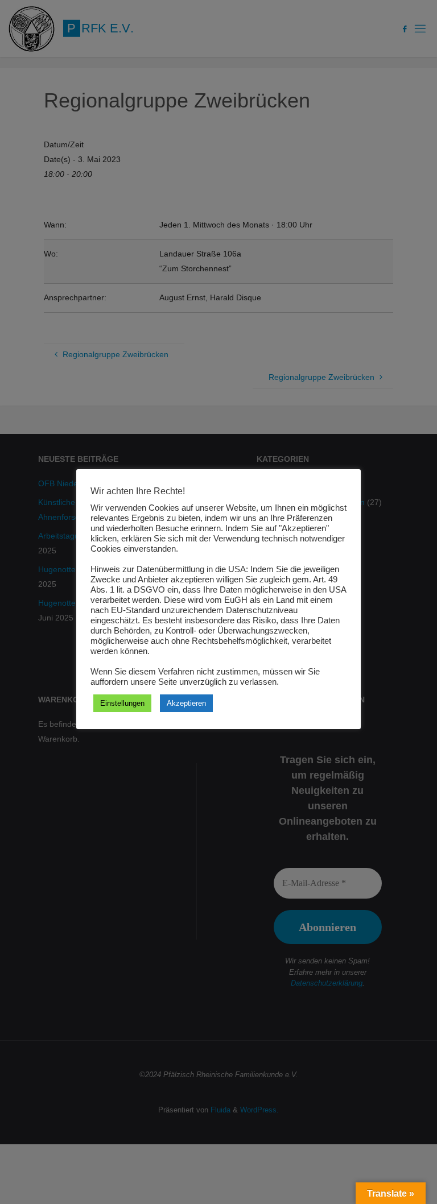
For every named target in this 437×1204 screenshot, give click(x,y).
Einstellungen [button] (122, 703)
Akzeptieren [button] (186, 703)
